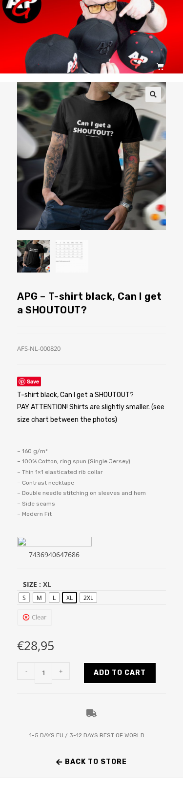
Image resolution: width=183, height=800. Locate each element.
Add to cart (120, 673)
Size (30, 584)
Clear (39, 617)
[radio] (24, 597)
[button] (153, 94)
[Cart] (160, 66)
